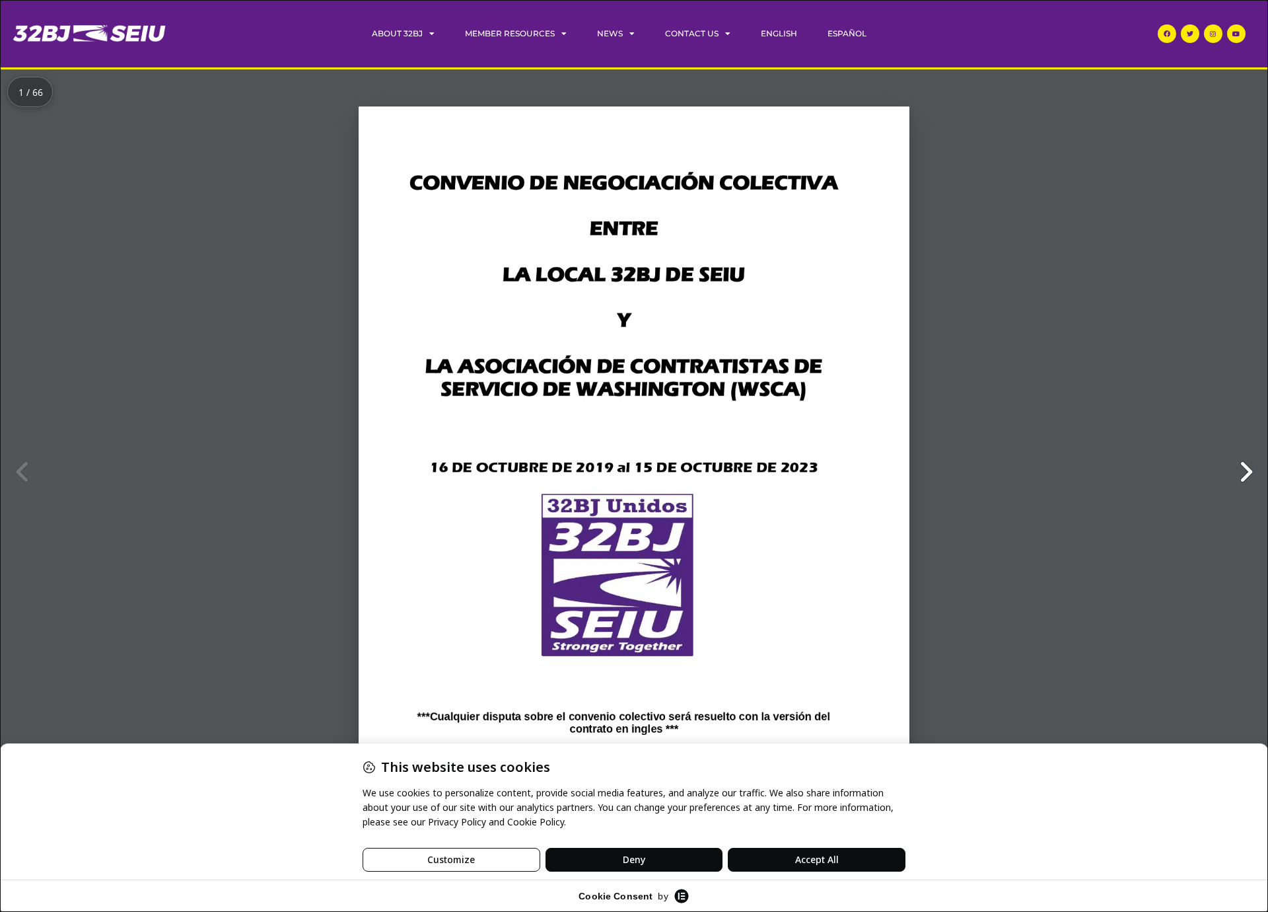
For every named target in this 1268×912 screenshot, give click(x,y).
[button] (1245, 472)
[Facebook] (1167, 33)
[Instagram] (1213, 33)
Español (847, 33)
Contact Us (692, 33)
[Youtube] (1236, 33)
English (779, 33)
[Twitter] (1190, 33)
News (610, 33)
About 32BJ (397, 33)
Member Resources (510, 33)
